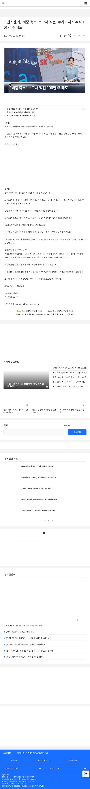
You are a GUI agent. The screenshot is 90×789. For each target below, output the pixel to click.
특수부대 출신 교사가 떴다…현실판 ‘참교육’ (37, 466)
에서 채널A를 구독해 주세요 (30, 311)
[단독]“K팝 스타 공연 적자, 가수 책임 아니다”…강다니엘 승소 (28, 638)
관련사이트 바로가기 (11, 768)
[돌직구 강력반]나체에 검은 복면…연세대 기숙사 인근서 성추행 (29, 651)
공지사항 (7, 753)
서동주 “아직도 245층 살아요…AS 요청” (36, 488)
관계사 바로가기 (54, 768)
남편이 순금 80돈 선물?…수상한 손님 (20, 632)
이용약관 (14, 761)
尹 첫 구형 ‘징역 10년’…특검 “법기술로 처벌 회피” (24, 657)
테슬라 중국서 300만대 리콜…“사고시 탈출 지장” (39, 499)
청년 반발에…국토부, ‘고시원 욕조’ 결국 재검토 (38, 477)
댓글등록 (77, 432)
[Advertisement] (45, 726)
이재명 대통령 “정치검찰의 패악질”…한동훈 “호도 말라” (23, 626)
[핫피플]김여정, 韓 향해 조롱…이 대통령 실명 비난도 (25, 644)
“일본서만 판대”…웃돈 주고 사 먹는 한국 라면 (38, 510)
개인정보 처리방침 (43, 761)
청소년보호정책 (73, 761)
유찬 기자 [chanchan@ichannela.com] (21, 304)
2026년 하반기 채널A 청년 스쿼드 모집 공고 (32, 753)
